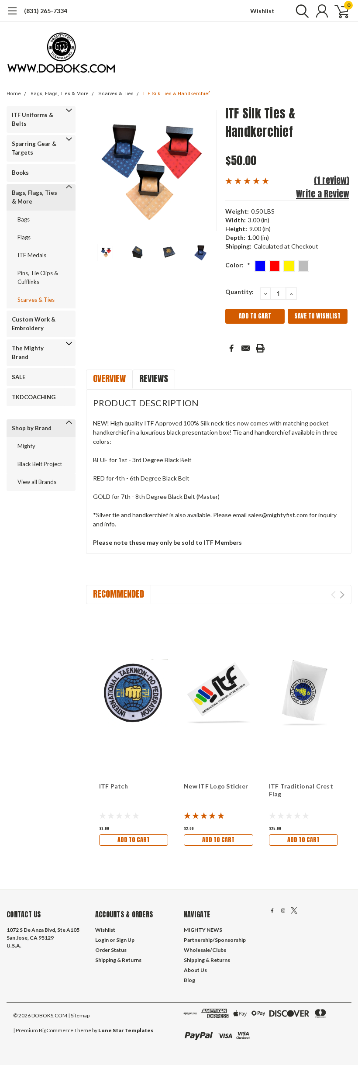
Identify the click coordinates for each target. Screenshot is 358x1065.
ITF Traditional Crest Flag (301, 790)
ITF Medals (31, 255)
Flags (24, 237)
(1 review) (331, 180)
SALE (18, 376)
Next (208, 170)
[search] (300, 11)
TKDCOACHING (33, 397)
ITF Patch (113, 786)
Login (102, 940)
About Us (195, 970)
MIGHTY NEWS (203, 930)
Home (14, 94)
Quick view (133, 692)
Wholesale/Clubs (205, 950)
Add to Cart (133, 839)
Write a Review (322, 194)
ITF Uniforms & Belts (32, 119)
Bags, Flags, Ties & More (60, 94)
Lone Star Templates (125, 1030)
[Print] (260, 348)
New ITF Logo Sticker (216, 786)
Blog (189, 980)
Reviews (153, 378)
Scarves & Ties (116, 94)
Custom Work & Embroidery (33, 324)
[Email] (245, 348)
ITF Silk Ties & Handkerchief (176, 94)
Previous (97, 170)
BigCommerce (56, 1030)
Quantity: (239, 291)
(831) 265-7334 (45, 10)
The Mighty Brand (28, 352)
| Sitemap (79, 1015)
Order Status (111, 950)
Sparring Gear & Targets (34, 148)
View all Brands (36, 481)
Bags (23, 219)
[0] (338, 11)
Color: (237, 265)
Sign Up (125, 940)
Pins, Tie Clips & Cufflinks (37, 277)
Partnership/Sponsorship (215, 940)
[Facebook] (231, 348)
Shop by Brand (32, 428)
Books (20, 172)
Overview (109, 378)
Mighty (26, 446)
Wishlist (262, 10)
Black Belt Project (39, 463)
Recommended (118, 594)
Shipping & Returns (118, 960)
